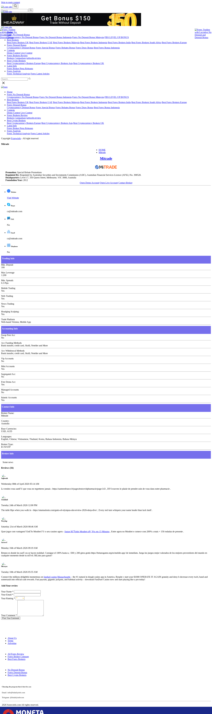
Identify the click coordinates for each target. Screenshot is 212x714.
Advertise (12, 643)
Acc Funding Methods (11, 343)
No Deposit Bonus (16, 670)
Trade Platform (8, 319)
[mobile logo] (7, 7)
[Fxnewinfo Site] (6, 11)
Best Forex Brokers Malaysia (66, 42)
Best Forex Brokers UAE (40, 42)
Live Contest (26, 53)
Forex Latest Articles (40, 73)
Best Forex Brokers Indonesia (93, 42)
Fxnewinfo (16, 138)
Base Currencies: (9, 428)
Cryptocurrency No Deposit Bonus (23, 37)
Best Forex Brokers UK (18, 42)
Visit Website (13, 198)
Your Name (7, 591)
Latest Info (12, 125)
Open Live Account (109, 183)
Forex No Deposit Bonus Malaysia (88, 37)
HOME (102, 150)
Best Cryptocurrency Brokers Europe (24, 63)
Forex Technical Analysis (18, 73)
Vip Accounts (7, 358)
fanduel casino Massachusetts (57, 577)
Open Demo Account (89, 183)
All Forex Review (16, 654)
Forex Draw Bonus (84, 48)
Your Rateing (8, 598)
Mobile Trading (8, 288)
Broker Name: (7, 413)
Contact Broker (125, 183)
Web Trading (7, 296)
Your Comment (9, 615)
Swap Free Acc (8, 335)
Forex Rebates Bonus (65, 48)
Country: (5, 421)
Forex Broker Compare (18, 656)
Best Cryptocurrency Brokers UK (88, 63)
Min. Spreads (7, 280)
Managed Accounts (10, 389)
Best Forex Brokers (16, 659)
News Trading (7, 304)
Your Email (7, 594)
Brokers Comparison (16, 118)
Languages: (6, 436)
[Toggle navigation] (15, 6)
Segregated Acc (8, 374)
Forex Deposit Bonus (17, 672)
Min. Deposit (7, 265)
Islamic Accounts (9, 397)
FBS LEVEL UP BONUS (117, 37)
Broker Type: (7, 444)
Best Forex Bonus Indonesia (107, 48)
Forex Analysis (14, 131)
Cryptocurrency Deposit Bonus (21, 48)
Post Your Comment (10, 618)
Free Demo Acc (8, 382)
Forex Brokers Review (17, 55)
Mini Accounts (8, 366)
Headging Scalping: (10, 311)
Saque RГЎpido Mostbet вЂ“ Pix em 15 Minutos (86, 531)
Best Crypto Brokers (16, 120)
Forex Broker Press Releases (20, 68)
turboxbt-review (33, 58)
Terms (10, 640)
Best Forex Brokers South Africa (146, 42)
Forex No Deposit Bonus (18, 35)
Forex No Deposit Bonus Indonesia (55, 37)
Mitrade (102, 152)
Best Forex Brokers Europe (174, 42)
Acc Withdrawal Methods (13, 350)
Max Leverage (7, 272)
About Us (12, 638)
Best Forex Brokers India (119, 42)
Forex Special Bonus (45, 48)
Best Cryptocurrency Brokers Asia (57, 63)
